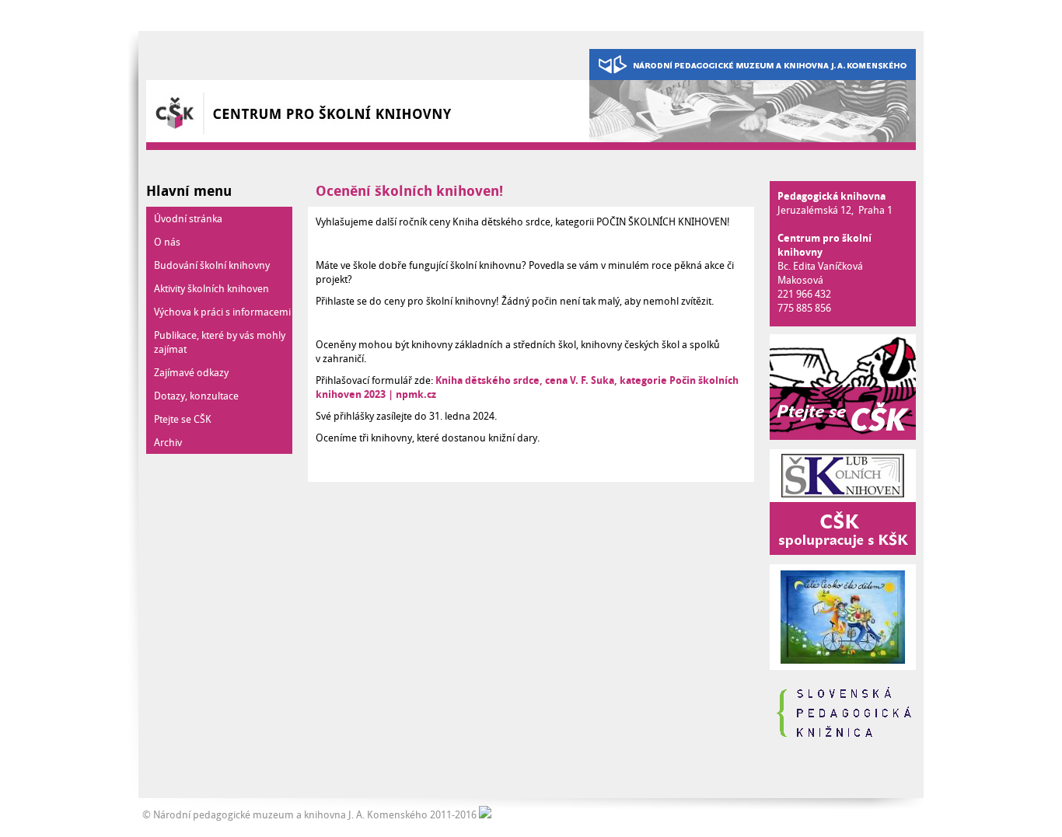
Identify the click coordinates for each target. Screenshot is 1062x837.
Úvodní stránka (188, 218)
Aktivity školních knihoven (211, 288)
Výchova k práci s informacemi (222, 312)
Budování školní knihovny (212, 265)
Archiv (168, 442)
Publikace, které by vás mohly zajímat (219, 342)
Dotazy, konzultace (196, 396)
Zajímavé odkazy (191, 372)
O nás (167, 242)
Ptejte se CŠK (182, 419)
